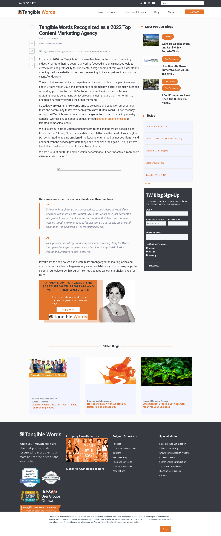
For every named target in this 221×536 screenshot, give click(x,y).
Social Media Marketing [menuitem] (170, 466)
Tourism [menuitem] (117, 452)
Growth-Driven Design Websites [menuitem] (174, 452)
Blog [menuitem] (157, 12)
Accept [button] (165, 529)
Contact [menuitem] (194, 12)
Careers (168, 36)
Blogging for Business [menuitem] (170, 470)
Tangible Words (156, 175)
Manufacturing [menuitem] (120, 457)
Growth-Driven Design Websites (164, 138)
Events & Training (40, 401)
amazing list (111, 118)
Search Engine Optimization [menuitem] (172, 461)
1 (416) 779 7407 (26, 3)
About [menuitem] (171, 12)
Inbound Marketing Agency (50, 43)
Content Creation (156, 126)
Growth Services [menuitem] (106, 12)
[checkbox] (167, 251)
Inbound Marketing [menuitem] (168, 448)
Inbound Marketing (157, 150)
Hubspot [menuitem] (117, 443)
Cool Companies (171, 59)
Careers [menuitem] (163, 475)
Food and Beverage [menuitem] (122, 461)
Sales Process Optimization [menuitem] (172, 443)
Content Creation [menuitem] (167, 457)
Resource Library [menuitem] (134, 12)
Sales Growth (170, 81)
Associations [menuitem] (119, 470)
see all (147, 183)
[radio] (167, 248)
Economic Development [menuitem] (124, 448)
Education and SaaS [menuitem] (122, 466)
